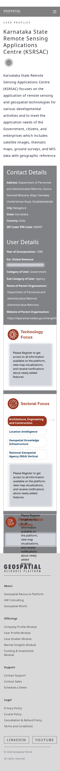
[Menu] (54, 11)
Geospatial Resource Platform (24, 594)
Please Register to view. (23, 264)
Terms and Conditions (18, 726)
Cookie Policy (13, 714)
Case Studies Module (18, 639)
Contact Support (15, 675)
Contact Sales (13, 681)
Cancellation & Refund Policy (23, 720)
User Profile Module (17, 633)
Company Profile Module (20, 627)
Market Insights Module (20, 645)
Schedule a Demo (15, 687)
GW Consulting (14, 600)
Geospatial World (15, 606)
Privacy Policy (13, 708)
